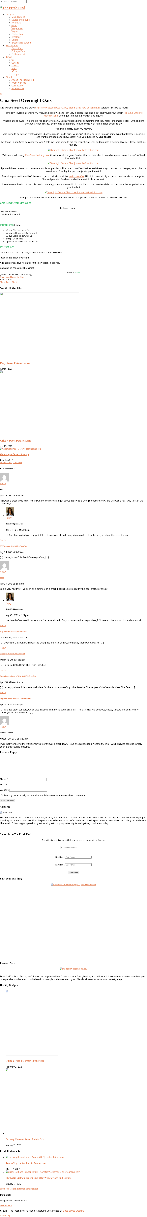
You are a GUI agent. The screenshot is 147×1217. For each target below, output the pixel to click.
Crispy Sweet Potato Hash (15, 440)
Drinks (14, 39)
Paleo (14, 25)
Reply (3, 483)
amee (2, 578)
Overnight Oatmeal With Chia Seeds (12, 654)
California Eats (18, 54)
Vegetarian (17, 28)
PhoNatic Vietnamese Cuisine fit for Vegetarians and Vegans (38, 1177)
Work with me (18, 82)
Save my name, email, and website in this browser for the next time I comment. (44, 795)
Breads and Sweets (21, 42)
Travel (9, 57)
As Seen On (17, 88)
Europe (15, 74)
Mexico (15, 65)
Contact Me (17, 85)
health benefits (76, 176)
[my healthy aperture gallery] (73, 969)
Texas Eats (17, 48)
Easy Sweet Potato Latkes (15, 363)
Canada (15, 62)
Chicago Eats (18, 51)
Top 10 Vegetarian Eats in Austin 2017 (26, 1163)
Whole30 (16, 22)
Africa (14, 71)
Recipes (10, 14)
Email (3, 784)
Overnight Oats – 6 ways (14, 454)
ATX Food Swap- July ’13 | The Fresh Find (13, 546)
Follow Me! (6, 1205)
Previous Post (6, 462)
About (9, 77)
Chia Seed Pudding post (37, 155)
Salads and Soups (20, 19)
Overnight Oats (17, 277)
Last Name (60, 864)
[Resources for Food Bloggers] (73, 884)
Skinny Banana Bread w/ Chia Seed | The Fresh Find (18, 676)
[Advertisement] (18, 904)
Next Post (17, 462)
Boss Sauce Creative (73, 1210)
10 (1, 93)
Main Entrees (18, 16)
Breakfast (16, 36)
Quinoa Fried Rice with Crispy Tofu (25, 1060)
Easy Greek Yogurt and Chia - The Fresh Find (15, 698)
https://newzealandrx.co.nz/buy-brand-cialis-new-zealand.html (67, 107)
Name (4, 779)
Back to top (5, 1215)
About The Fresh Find (22, 79)
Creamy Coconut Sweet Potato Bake (25, 1139)
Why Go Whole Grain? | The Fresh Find (13, 631)
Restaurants (12, 45)
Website (4, 789)
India (14, 68)
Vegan (14, 31)
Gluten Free (17, 34)
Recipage (77, 272)
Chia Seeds (5, 277)
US (12, 59)
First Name (60, 857)
